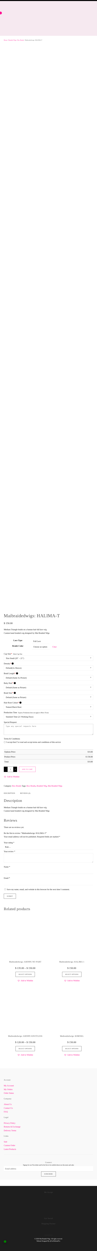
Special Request (10, 722)
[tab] (22, 793)
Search (69, 3)
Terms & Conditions (12, 739)
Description (9, 793)
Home (5, 40)
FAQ (6, 1112)
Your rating (9, 843)
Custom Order (9, 1145)
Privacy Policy (9, 1123)
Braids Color (17, 646)
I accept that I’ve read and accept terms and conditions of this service (33, 742)
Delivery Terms (10, 1130)
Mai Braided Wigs (55, 786)
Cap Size (8, 654)
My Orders (8, 1089)
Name (7, 867)
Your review (9, 851)
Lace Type (17, 640)
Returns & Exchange (12, 1127)
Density (8, 664)
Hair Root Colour (12, 703)
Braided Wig (42, 786)
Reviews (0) (25, 793)
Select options (25, 974)
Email (7, 878)
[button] (11, 776)
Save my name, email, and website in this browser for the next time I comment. (38, 889)
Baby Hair (9, 683)
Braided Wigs (12, 40)
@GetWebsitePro (55, 1241)
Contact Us (8, 1108)
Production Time (10, 712)
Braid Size (9, 693)
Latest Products (10, 1149)
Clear (54, 647)
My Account (9, 1086)
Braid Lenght (10, 673)
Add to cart (27, 769)
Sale (5, 1142)
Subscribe (48, 1174)
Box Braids (20, 40)
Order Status (9, 1093)
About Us (8, 1104)
